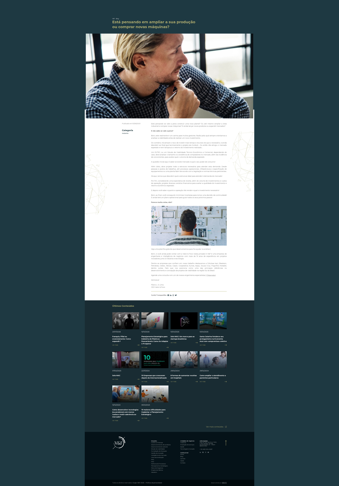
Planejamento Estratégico (159, 466)
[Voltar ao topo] (226, 457)
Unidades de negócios (187, 441)
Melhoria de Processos (158, 464)
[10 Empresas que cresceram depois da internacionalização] (154, 361)
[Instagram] (205, 452)
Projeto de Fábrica (157, 470)
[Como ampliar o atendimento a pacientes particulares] (213, 361)
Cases (182, 461)
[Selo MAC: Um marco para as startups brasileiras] (184, 322)
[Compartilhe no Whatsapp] (173, 295)
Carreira (182, 458)
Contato (182, 463)
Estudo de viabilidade (158, 449)
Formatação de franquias (159, 451)
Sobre (182, 454)
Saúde (182, 447)
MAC (152, 459)
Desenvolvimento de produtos (161, 445)
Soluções (154, 441)
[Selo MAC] (125, 361)
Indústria (125, 133)
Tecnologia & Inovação (187, 449)
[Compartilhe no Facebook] (168, 295)
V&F (113, 18)
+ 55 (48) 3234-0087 (206, 449)
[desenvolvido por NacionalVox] (224, 483)
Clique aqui (211, 275)
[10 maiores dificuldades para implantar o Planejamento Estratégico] (154, 395)
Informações (204, 441)
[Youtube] (208, 452)
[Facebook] (203, 452)
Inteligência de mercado (159, 455)
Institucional (184, 452)
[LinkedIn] (200, 452)
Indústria (183, 442)
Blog (181, 456)
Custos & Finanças (157, 442)
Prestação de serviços (187, 445)
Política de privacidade (154, 483)
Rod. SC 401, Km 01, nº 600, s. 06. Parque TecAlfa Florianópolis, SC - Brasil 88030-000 (208, 444)
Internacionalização (157, 457)
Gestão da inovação (157, 453)
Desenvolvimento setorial (159, 447)
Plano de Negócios (157, 468)
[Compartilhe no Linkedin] (171, 295)
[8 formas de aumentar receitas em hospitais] (184, 361)
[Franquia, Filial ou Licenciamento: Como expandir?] (125, 322)
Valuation (154, 472)
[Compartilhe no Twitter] (176, 295)
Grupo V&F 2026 (138, 483)
